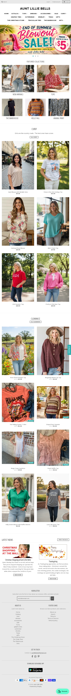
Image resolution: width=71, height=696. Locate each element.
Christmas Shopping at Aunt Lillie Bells (18, 559)
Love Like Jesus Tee (53, 524)
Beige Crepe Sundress (18, 468)
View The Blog (63, 539)
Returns (53, 616)
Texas (51, 17)
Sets (61, 20)
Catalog (14, 13)
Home (6, 13)
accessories (46, 13)
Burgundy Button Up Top (53, 377)
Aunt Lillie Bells (35, 8)
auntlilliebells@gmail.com (39, 653)
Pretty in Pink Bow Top (53, 304)
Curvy (63, 13)
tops (24, 13)
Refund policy (53, 620)
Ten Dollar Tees (34, 20)
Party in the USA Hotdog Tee (53, 192)
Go (52, 598)
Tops (53, 94)
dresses (33, 13)
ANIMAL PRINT (59, 118)
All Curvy (34, 137)
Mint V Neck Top (53, 248)
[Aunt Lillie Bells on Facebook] (32, 656)
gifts (58, 17)
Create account (56, 1)
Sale (56, 13)
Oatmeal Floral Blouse (18, 248)
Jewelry (41, 17)
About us (53, 612)
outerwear (29, 17)
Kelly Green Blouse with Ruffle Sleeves (18, 524)
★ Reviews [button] (69, 349)
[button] (35, 678)
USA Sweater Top (18, 304)
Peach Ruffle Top (53, 468)
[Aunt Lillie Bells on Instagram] (35, 656)
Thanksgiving (53, 561)
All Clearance (35, 321)
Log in (48, 1)
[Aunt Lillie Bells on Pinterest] (38, 656)
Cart (67, 1)
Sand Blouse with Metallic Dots (18, 192)
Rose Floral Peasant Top (18, 377)
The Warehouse (50, 20)
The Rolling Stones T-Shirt (18, 424)
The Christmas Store (15, 20)
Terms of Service (53, 618)
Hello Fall (35, 118)
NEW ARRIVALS (18, 94)
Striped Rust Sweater (53, 424)
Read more (18, 575)
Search (53, 614)
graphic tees (16, 17)
